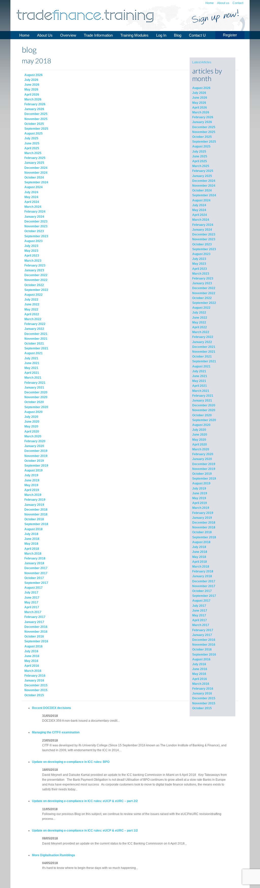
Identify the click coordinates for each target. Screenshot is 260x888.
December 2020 (203, 405)
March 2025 (200, 166)
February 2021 (202, 395)
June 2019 (199, 493)
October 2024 (202, 190)
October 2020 (202, 415)
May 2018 (199, 557)
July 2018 (199, 547)
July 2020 (199, 430)
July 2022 (199, 312)
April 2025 (199, 161)
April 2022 (199, 327)
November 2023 (203, 239)
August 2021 (201, 366)
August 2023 (201, 254)
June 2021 (199, 376)
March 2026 (200, 112)
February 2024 (202, 225)
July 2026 (199, 93)
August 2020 (201, 425)
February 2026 (202, 117)
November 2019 (203, 469)
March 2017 (200, 625)
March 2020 (200, 449)
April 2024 (199, 215)
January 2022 (202, 342)
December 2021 (203, 347)
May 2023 (199, 263)
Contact (238, 3)
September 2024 (204, 195)
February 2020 (202, 454)
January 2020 (202, 459)
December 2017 (203, 581)
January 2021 (202, 400)
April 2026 (199, 107)
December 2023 (203, 234)
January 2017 (202, 635)
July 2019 (199, 488)
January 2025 (202, 176)
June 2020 (199, 434)
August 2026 (201, 88)
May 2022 (199, 322)
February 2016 (202, 688)
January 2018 (202, 576)
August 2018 (201, 542)
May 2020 (199, 439)
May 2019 (199, 498)
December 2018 (203, 522)
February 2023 (202, 278)
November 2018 (203, 527)
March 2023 (200, 273)
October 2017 (202, 591)
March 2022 (200, 332)
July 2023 (199, 259)
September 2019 (204, 478)
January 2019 (202, 518)
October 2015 (202, 708)
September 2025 (204, 141)
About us (223, 3)
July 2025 (199, 151)
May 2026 (199, 103)
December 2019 (203, 464)
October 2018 (202, 532)
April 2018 (199, 562)
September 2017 (204, 596)
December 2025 (203, 127)
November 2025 (203, 132)
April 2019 (199, 503)
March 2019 (200, 508)
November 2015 (203, 703)
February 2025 (202, 171)
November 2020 (203, 410)
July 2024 (199, 205)
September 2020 (204, 420)
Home (209, 3)
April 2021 (199, 386)
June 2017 (199, 610)
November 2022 (203, 293)
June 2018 (199, 552)
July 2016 (199, 664)
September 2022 (204, 303)
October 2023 (202, 244)
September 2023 (204, 249)
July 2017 (199, 606)
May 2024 (199, 210)
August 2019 (201, 483)
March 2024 (200, 219)
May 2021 (199, 381)
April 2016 (199, 679)
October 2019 (202, 474)
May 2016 (199, 674)
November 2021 (203, 351)
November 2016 (203, 644)
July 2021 (199, 371)
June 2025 (199, 156)
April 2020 (199, 444)
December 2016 (203, 640)
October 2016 (202, 649)
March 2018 (200, 566)
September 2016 (204, 654)
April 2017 (199, 620)
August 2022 (201, 307)
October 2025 (202, 137)
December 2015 (203, 698)
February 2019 (202, 513)
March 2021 (200, 391)
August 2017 (201, 600)
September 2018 (204, 537)
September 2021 (204, 361)
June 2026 (199, 97)
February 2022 (202, 337)
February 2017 (202, 630)
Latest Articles (201, 62)
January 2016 (202, 693)
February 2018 (202, 571)
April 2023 (199, 269)
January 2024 (202, 229)
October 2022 (202, 298)
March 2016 (200, 684)
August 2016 (201, 659)
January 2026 (202, 122)
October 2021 (202, 356)
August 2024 (201, 200)
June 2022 (199, 317)
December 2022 (203, 288)
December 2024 (203, 181)
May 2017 (199, 615)
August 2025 (201, 146)
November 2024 (203, 185)
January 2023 (202, 283)
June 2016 (199, 669)
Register (230, 35)
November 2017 (203, 586)
